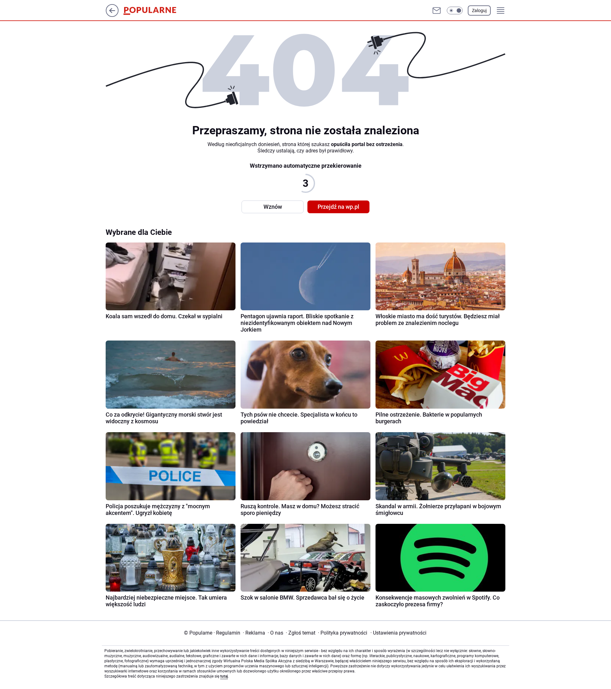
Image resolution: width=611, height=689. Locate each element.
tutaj (224, 676)
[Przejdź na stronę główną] (112, 15)
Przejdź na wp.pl (338, 206)
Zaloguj (479, 10)
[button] (455, 10)
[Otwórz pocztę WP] (437, 10)
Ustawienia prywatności (398, 633)
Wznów (272, 206)
